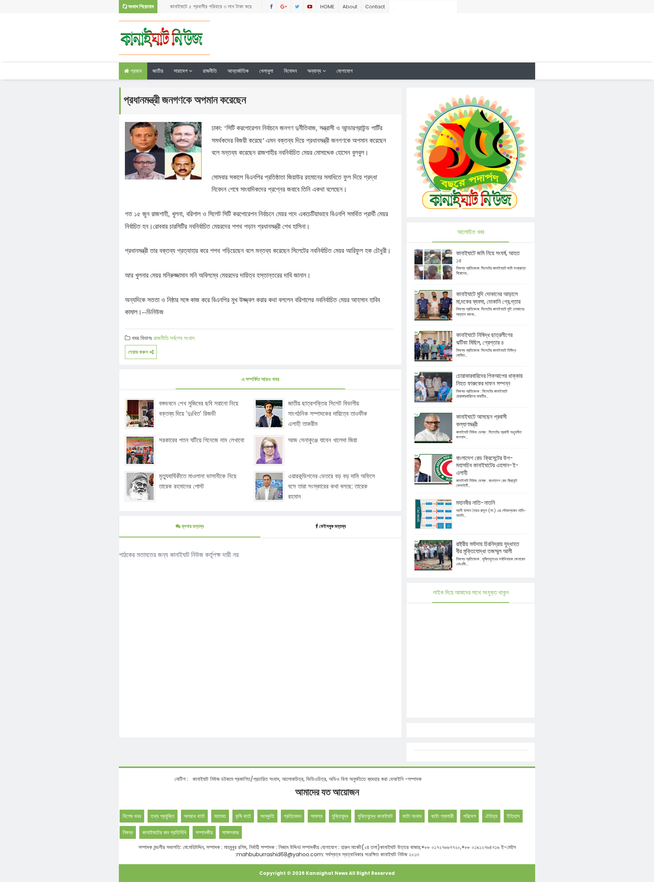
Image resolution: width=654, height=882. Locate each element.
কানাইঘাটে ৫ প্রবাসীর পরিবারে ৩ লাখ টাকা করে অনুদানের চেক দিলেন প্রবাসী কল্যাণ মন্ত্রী (211, 8)
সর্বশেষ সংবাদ (182, 338)
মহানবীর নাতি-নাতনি (475, 502)
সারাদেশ (181, 71)
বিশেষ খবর (132, 816)
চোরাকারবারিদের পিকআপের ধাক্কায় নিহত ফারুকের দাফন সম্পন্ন (489, 380)
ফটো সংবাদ (412, 816)
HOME (327, 6)
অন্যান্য (314, 71)
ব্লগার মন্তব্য (192, 526)
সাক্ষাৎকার (230, 832)
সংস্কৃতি (267, 816)
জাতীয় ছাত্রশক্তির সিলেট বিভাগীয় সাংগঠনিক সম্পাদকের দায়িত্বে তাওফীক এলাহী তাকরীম (327, 413)
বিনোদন (290, 71)
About (350, 6)
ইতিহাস (513, 816)
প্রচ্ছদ (135, 71)
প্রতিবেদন (292, 816)
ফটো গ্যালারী (442, 816)
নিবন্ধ (128, 832)
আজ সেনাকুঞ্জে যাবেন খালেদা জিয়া (322, 440)
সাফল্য (316, 816)
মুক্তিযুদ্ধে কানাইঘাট (375, 816)
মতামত (220, 816)
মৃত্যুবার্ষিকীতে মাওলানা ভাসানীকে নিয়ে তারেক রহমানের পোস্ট (197, 481)
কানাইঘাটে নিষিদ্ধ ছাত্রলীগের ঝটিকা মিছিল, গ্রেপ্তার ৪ (484, 339)
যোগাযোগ (344, 71)
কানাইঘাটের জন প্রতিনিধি (164, 832)
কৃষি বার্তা (243, 816)
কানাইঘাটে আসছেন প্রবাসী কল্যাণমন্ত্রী (481, 420)
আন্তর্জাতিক (238, 71)
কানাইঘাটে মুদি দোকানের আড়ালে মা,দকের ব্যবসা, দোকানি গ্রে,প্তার (488, 298)
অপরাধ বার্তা (194, 816)
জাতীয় (158, 71)
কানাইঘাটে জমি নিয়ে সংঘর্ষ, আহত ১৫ (488, 257)
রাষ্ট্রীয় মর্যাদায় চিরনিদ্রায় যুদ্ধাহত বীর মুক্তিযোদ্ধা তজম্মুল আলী (487, 548)
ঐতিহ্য (491, 816)
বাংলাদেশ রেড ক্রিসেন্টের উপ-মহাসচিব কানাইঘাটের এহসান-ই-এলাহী (487, 466)
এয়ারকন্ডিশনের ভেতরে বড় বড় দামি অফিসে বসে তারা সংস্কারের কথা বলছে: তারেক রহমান (331, 486)
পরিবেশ (469, 816)
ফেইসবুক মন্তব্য (332, 526)
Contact (375, 6)
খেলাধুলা (266, 71)
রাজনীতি (210, 71)
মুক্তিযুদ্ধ (340, 816)
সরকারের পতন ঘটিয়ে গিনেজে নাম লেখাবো (201, 440)
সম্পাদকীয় (204, 832)
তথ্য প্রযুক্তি (162, 816)
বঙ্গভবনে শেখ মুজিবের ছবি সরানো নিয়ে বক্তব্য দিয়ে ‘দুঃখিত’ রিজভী (198, 408)
